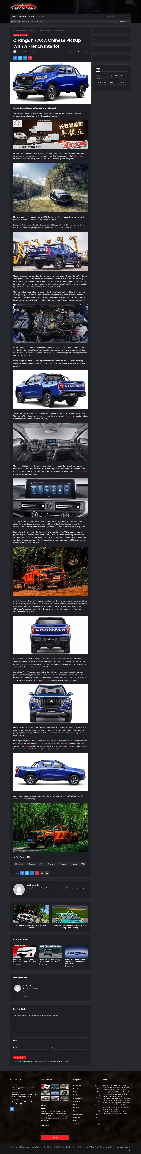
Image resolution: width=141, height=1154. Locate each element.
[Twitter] (20, 58)
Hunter (51, 864)
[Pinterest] (30, 58)
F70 (42, 864)
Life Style (76, 1095)
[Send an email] (25, 52)
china (109, 79)
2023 (116, 75)
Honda (122, 82)
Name (15, 1040)
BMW (98, 79)
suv (119, 86)
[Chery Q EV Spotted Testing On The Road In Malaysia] (50, 951)
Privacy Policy (94, 1147)
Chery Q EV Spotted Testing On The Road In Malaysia (49, 961)
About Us (40, 16)
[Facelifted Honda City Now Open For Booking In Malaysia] (24, 951)
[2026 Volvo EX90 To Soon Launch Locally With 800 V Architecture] (45, 1098)
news (106, 86)
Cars (74, 1092)
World (75, 1120)
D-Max (57, 228)
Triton (74, 228)
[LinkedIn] (25, 58)
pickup (74, 864)
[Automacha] (23, 6)
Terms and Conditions (107, 1147)
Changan (19, 864)
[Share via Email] (42, 873)
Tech (75, 1111)
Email (15, 1048)
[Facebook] (15, 58)
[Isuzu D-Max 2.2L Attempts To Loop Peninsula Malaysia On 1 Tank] (55, 1098)
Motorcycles (77, 1098)
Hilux (68, 743)
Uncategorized (78, 1114)
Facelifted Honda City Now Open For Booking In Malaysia (24, 961)
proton (113, 86)
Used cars (76, 1117)
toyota (124, 86)
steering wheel (81, 471)
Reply (25, 996)
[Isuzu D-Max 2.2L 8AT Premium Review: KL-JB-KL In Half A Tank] (45, 1092)
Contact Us (119, 1147)
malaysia (99, 86)
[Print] (47, 873)
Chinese (32, 864)
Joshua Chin (20, 52)
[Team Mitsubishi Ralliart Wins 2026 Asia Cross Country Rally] (64, 1098)
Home (14, 16)
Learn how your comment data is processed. (53, 1061)
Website (54, 1048)
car (104, 79)
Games (77, 1124)
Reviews (22, 16)
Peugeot (69, 416)
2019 (98, 75)
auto (122, 75)
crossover (117, 79)
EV (117, 82)
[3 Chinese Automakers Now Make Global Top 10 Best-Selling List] (76, 951)
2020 (104, 75)
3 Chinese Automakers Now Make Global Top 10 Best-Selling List (75, 962)
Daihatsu (76, 156)
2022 (110, 75)
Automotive (23, 30)
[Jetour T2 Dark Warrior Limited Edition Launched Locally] (64, 1092)
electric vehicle (108, 82)
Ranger (27, 746)
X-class (46, 680)
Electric (99, 82)
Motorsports (77, 1101)
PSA (49, 220)
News (31, 16)
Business (76, 1088)
